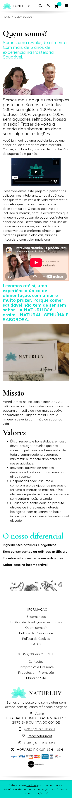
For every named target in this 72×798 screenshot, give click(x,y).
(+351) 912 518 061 (39, 729)
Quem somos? (23, 16)
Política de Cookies (36, 638)
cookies (32, 785)
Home (6, 16)
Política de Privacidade (36, 633)
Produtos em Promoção (36, 672)
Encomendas (36, 616)
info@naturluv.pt (40, 736)
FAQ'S (36, 644)
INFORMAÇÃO (36, 609)
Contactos (36, 661)
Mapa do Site (36, 678)
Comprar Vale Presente (36, 667)
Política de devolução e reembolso (36, 622)
